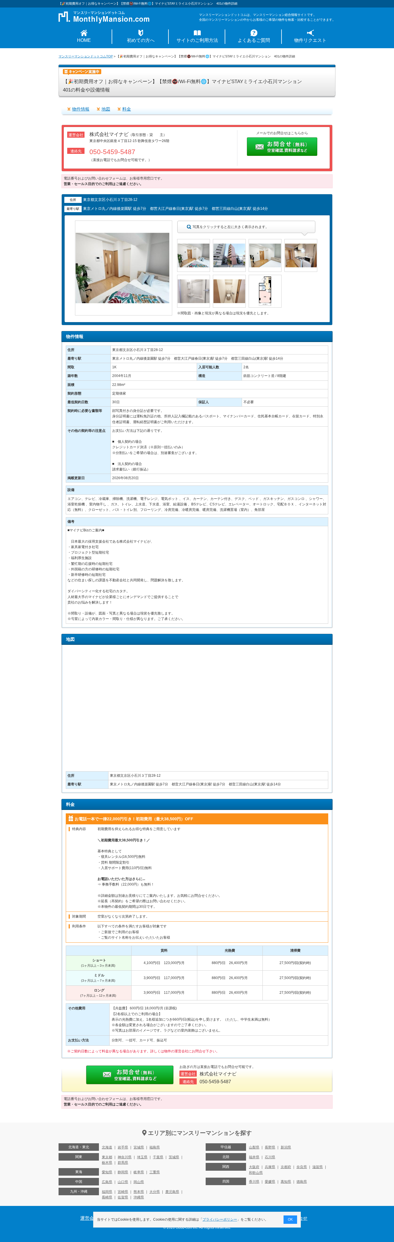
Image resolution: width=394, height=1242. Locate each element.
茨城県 (174, 1157)
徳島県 (302, 1182)
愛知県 (107, 1172)
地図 (106, 109)
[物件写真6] (229, 277)
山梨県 (254, 1147)
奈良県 (302, 1167)
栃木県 (107, 1163)
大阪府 (254, 1167)
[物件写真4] (300, 242)
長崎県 (107, 1197)
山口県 (123, 1182)
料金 (126, 109)
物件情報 (80, 109)
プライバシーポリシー (219, 1219)
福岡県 (107, 1192)
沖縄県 (139, 1197)
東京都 (107, 1157)
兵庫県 (270, 1167)
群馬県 (123, 1163)
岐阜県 (139, 1172)
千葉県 (158, 1157)
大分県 (154, 1192)
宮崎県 (123, 1192)
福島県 (154, 1147)
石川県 (270, 1157)
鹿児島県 (172, 1192)
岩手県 (123, 1147)
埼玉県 (142, 1157)
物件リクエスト (310, 40)
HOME (84, 40)
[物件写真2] (229, 242)
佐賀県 (123, 1197)
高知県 (286, 1182)
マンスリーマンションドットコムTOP (86, 56)
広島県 (107, 1182)
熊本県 (139, 1192)
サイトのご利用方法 (197, 40)
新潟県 (286, 1147)
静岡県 (123, 1172)
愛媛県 (270, 1182)
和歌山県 (256, 1173)
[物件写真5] (193, 277)
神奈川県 (125, 1157)
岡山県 (139, 1182)
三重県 (154, 1172)
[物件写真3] (265, 242)
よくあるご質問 (254, 40)
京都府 (286, 1167)
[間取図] (265, 277)
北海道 (107, 1147)
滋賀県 (317, 1167)
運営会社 (89, 1218)
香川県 (254, 1182)
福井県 (254, 1157)
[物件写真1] (193, 242)
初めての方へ (141, 40)
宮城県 (139, 1147)
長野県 (270, 1147)
